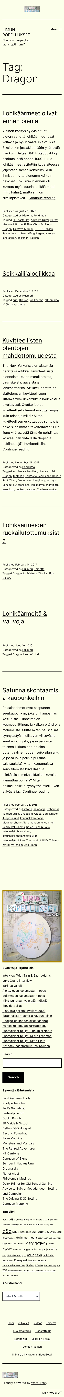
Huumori (27, 295)
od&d (30, 1255)
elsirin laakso (16, 1243)
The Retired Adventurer (18, 1148)
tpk (58, 1265)
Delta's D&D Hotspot (16, 1128)
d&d (15, 300)
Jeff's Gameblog (13, 1108)
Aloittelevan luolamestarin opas (24, 990)
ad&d (16, 813)
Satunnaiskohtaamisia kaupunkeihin (27, 1015)
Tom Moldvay (50, 1265)
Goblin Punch (11, 1118)
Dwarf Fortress (8, 1238)
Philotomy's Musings (16, 1178)
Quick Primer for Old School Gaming (27, 1183)
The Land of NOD (37, 840)
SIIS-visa (39, 1265)
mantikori (8, 489)
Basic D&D (41, 1219)
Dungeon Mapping (15, 1203)
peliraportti (7, 1260)
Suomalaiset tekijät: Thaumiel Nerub (27, 1031)
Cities (37, 813)
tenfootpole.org (13, 1113)
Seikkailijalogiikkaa (28, 273)
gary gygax (35, 1243)
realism (20, 489)
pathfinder (48, 1255)
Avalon (29, 1219)
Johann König (26, 233)
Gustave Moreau (23, 229)
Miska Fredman (14, 1255)
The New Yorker (47, 489)
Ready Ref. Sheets (13, 827)
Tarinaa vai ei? (12, 985)
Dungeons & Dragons (47, 1231)
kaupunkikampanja (31, 818)
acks (5, 1219)
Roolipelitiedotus (13, 1103)
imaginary (39, 480)
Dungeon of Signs (14, 1158)
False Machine (12, 1138)
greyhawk (50, 1244)
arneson (20, 1219)
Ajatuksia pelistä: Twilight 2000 (23, 1011)
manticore (52, 484)
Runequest (20, 1260)
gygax (7, 1249)
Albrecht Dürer (40, 220)
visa (16, 1275)
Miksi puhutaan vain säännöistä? (24, 1000)
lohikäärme (9, 237)
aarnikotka (19, 471)
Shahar (30, 1265)
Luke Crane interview (17, 980)
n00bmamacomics (13, 304)
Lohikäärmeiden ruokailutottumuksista (30, 532)
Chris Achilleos (42, 224)
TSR (4, 1270)
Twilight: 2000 (29, 1270)
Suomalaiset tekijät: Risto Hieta (23, 1041)
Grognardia (10, 1168)
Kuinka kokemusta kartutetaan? (24, 1025)
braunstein (15, 1225)
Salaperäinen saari (37, 1260)
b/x (34, 1220)
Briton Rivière (23, 224)
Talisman (23, 237)
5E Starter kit (21, 220)
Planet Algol (10, 1173)
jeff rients (17, 1249)
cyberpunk (48, 1225)
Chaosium (27, 813)
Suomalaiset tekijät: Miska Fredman (27, 1036)
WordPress (38, 1383)
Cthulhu (38, 1224)
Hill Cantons (10, 1153)
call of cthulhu (27, 1224)
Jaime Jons (9, 233)
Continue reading (42, 198)
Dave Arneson (21, 1231)
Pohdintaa (39, 215)
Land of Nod (31, 654)
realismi (30, 489)
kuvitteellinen (21, 484)
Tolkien (34, 237)
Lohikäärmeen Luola (16, 1098)
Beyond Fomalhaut (15, 1133)
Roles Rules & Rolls (38, 827)
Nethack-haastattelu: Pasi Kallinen (26, 1046)
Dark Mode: (49, 1392)
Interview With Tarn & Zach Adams (26, 975)
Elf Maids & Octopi (15, 1123)
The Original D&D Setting (19, 1198)
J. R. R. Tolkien (44, 229)
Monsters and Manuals (18, 1143)
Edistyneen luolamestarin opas (23, 995)
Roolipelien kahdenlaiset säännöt (25, 1021)
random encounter (42, 822)
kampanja (39, 809)
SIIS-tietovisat (12, 1005)
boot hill (6, 1225)
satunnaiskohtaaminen (16, 831)
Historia (27, 215)
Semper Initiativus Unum (19, 1163)
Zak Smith (30, 844)
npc (24, 1255)
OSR (38, 1255)
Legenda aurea (45, 233)
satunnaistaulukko (13, 840)
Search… (8, 1054)
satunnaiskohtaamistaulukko (20, 835)
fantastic (18, 476)
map (4, 1255)
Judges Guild (10, 818)
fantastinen (25, 480)
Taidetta (39, 569)
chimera (43, 471)
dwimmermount (26, 1237)
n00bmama (52, 300)
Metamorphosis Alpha (16, 822)
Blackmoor (53, 1219)
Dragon (7, 229)
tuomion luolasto (15, 1270)
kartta (53, 1249)
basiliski (32, 471)
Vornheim (17, 844)
